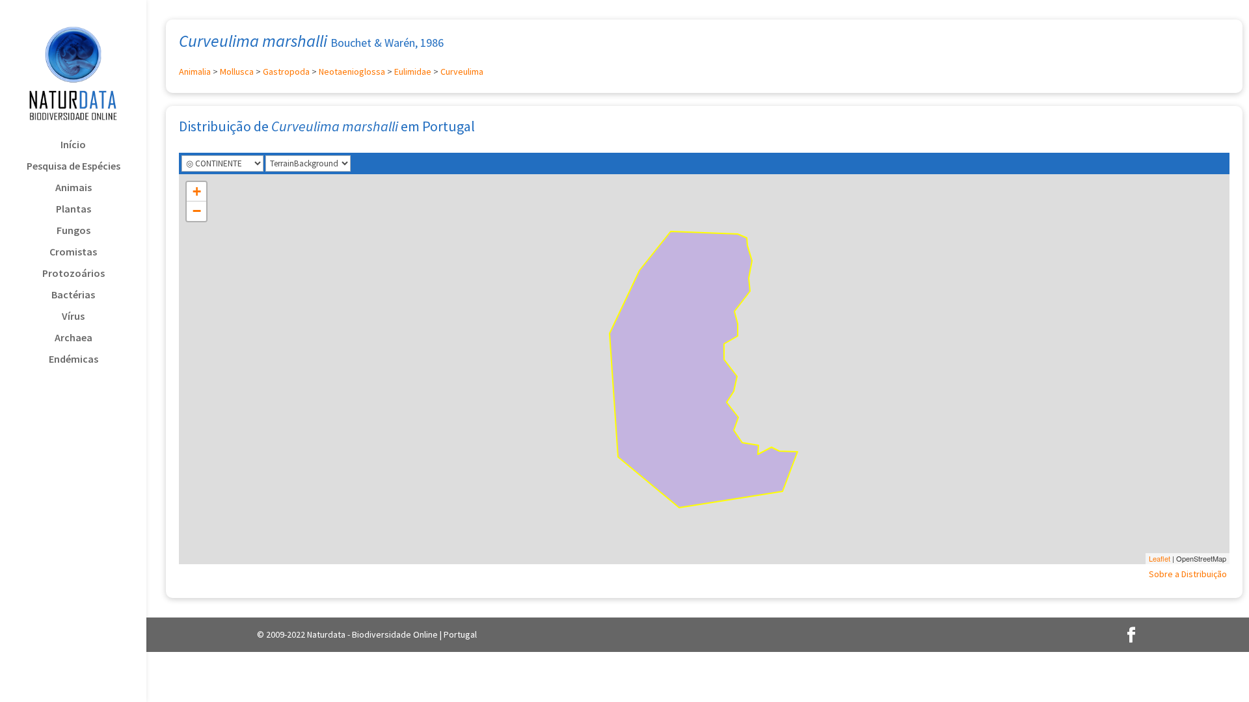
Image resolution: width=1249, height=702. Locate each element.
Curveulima (461, 71)
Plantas (73, 209)
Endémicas (73, 359)
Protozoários (73, 274)
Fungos (73, 231)
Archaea (73, 338)
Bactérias (73, 295)
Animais (73, 188)
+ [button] (197, 191)
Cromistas (73, 252)
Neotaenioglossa (352, 71)
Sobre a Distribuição (1188, 574)
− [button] (197, 211)
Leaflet (1159, 558)
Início (73, 145)
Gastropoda (286, 71)
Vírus (73, 316)
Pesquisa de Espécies (73, 166)
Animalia (195, 71)
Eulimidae (412, 71)
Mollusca (237, 71)
